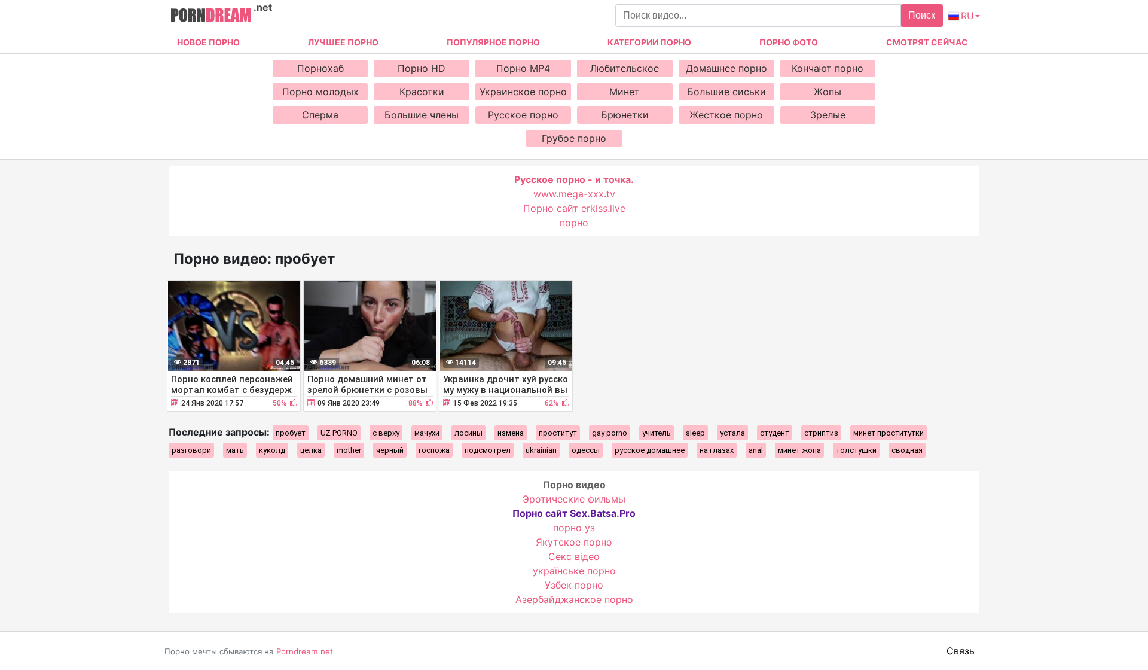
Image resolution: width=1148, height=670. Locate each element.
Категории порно (649, 42)
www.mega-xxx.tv (574, 194)
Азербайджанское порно (574, 599)
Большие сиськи (726, 92)
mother (349, 450)
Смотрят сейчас (927, 42)
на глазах (717, 450)
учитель (656, 432)
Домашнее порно (726, 68)
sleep (695, 432)
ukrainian (541, 450)
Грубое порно (574, 138)
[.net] (210, 17)
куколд (272, 450)
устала (732, 432)
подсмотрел (488, 450)
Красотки (421, 92)
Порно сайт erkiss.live (574, 208)
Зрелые (827, 115)
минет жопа (799, 450)
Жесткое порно (726, 115)
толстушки (856, 450)
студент (774, 432)
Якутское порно (574, 542)
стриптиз (821, 432)
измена (510, 432)
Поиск (921, 15)
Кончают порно (827, 68)
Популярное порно (493, 42)
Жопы (827, 92)
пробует (291, 432)
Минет (624, 92)
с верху (386, 432)
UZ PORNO (339, 432)
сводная (907, 450)
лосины (468, 432)
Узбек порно (574, 585)
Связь (961, 651)
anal (756, 450)
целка (311, 450)
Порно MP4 (523, 68)
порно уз (574, 528)
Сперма (320, 115)
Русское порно (523, 115)
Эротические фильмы (574, 499)
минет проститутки (888, 432)
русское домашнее (650, 450)
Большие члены (421, 115)
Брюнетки (625, 115)
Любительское (624, 68)
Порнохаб (320, 68)
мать (235, 450)
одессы (586, 450)
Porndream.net (304, 651)
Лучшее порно (343, 42)
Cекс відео (574, 556)
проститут (558, 432)
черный (390, 450)
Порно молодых (320, 92)
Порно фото (788, 42)
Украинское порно (523, 92)
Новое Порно (208, 42)
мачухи (426, 432)
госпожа (434, 450)
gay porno (609, 432)
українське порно (574, 571)
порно (574, 223)
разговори (191, 450)
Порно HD (421, 68)
